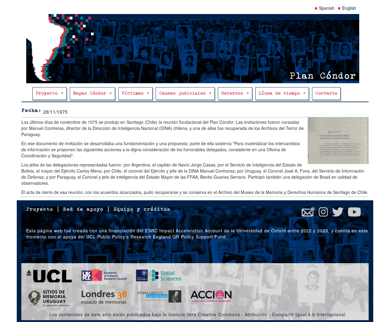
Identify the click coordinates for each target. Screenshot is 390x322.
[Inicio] (195, 48)
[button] (338, 140)
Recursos (233, 93)
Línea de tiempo (281, 93)
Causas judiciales (183, 93)
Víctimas (134, 93)
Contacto (326, 93)
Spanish (327, 8)
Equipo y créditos (141, 209)
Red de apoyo (83, 209)
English (349, 8)
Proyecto (48, 93)
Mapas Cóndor (91, 93)
